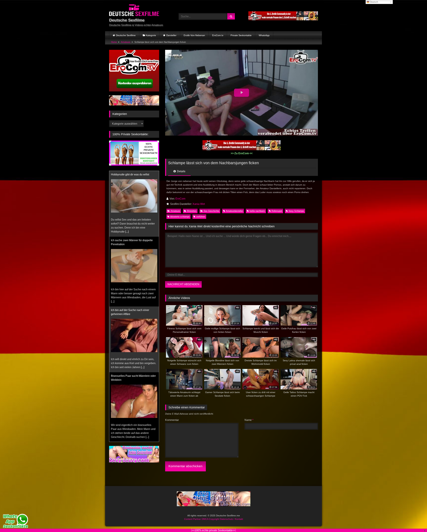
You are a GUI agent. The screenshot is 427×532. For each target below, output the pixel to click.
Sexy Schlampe (296, 211)
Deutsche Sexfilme (126, 35)
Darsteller (171, 35)
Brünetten (191, 211)
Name (249, 420)
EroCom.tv (217, 35)
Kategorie (151, 35)
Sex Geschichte (211, 211)
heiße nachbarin (257, 211)
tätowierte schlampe (179, 216)
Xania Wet (198, 204)
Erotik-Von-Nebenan (194, 35)
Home (114, 42)
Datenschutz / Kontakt (231, 519)
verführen (200, 216)
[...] (112, 235)
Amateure (125, 42)
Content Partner (193, 519)
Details (180, 171)
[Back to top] (416, 522)
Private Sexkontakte (241, 35)
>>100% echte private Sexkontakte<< (213, 530)
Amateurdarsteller (234, 211)
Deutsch (373, 2)
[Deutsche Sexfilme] (134, 10)
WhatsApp (264, 35)
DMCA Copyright (211, 519)
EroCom (180, 198)
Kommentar (172, 420)
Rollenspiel (277, 211)
